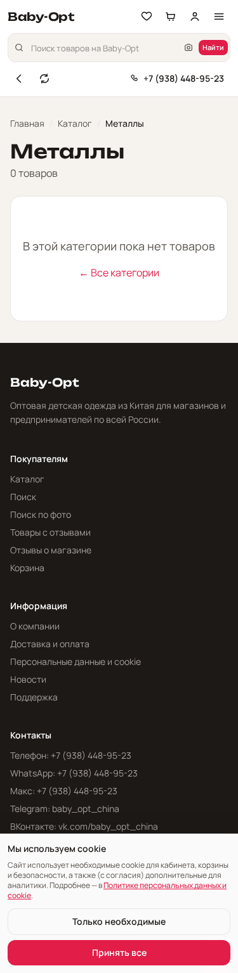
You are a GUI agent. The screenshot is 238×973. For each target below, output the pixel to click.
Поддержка (34, 697)
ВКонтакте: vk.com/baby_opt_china (84, 826)
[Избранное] (146, 16)
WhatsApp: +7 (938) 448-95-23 (74, 773)
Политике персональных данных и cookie (117, 890)
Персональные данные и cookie (75, 661)
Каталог (75, 123)
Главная (27, 123)
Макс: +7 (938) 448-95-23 (63, 791)
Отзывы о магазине (50, 550)
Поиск (23, 497)
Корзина (27, 568)
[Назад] (19, 78)
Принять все (119, 952)
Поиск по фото (40, 514)
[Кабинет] (194, 16)
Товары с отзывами (50, 532)
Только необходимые (119, 921)
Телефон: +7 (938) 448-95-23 (70, 755)
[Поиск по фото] (188, 47)
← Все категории (119, 273)
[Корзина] (170, 16)
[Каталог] (219, 16)
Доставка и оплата (49, 644)
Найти (213, 47)
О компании (35, 626)
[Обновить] (44, 78)
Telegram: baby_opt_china (64, 808)
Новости (28, 679)
